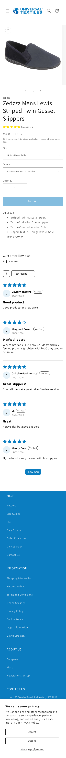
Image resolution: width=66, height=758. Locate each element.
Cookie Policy (15, 619)
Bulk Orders (14, 530)
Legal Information (17, 627)
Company (12, 659)
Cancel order (14, 546)
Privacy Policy (15, 611)
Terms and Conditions (19, 594)
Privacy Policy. (30, 722)
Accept (32, 732)
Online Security (16, 603)
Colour (6, 164)
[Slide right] (41, 91)
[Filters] (6, 273)
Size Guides (13, 513)
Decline (32, 740)
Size (5, 148)
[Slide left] (25, 91)
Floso (10, 667)
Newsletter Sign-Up (18, 675)
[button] (7, 11)
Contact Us (13, 554)
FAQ (9, 521)
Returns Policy (15, 586)
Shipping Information (19, 578)
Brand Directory (16, 635)
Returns (11, 505)
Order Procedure (17, 538)
